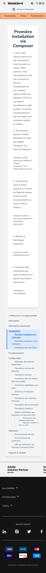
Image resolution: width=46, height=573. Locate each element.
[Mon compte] (40, 3)
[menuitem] (22, 315)
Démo (23, 16)
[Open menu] (4, 3)
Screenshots (10, 16)
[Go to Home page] (17, 3)
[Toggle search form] (37, 3)
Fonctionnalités (37, 16)
